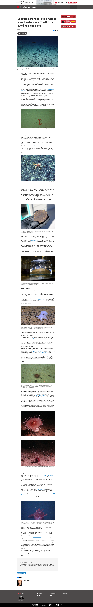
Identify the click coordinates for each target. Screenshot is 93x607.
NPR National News (20, 15)
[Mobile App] (68, 26)
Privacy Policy (65, 593)
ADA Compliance (39, 593)
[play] (17, 7)
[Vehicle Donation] (68, 21)
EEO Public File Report (40, 595)
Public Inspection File (53, 593)
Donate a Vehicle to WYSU (63, 2)
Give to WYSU (73, 2)
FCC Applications (52, 595)
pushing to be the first (34, 145)
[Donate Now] (68, 16)
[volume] (20, 7)
